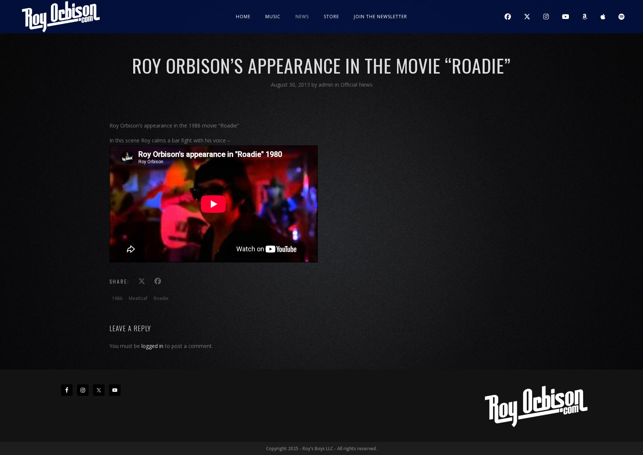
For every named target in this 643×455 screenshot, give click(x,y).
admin (327, 84)
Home (243, 16)
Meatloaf (138, 298)
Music (273, 16)
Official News (356, 84)
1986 (117, 298)
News (302, 16)
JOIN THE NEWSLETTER (380, 16)
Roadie (161, 298)
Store (331, 16)
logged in (152, 345)
